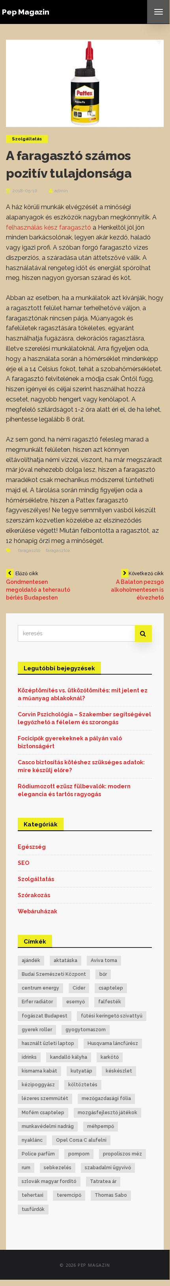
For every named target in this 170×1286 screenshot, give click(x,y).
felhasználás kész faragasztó (48, 227)
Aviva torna (104, 960)
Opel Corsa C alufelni (81, 1140)
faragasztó (29, 550)
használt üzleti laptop (48, 1043)
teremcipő (69, 1195)
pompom (79, 1154)
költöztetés (82, 1084)
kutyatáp (81, 1071)
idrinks (29, 1057)
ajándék (31, 960)
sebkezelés (57, 1167)
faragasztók (58, 550)
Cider (79, 988)
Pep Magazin (25, 11)
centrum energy (40, 988)
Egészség (32, 847)
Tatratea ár (103, 1181)
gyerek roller (37, 1029)
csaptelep (111, 988)
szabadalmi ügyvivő (108, 1167)
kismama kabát (39, 1071)
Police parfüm (38, 1154)
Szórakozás (34, 895)
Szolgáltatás (27, 139)
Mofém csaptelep (43, 1112)
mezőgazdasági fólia (106, 1098)
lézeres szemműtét (45, 1098)
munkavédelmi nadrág (48, 1126)
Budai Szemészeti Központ (54, 974)
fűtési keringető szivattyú (111, 1016)
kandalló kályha (68, 1057)
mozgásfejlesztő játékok (107, 1112)
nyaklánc (32, 1140)
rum (26, 1167)
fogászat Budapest (44, 1016)
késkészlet (119, 1071)
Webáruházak (37, 911)
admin (61, 190)
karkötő (110, 1057)
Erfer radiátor (37, 1002)
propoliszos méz (122, 1154)
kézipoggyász (38, 1084)
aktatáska (65, 960)
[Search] (143, 633)
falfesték (109, 1002)
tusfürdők (33, 1209)
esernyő (75, 1002)
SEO (23, 863)
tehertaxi (32, 1195)
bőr (103, 974)
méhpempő (100, 1126)
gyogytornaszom (85, 1029)
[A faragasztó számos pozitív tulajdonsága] (85, 82)
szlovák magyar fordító (49, 1181)
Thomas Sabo (111, 1195)
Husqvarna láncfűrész (113, 1043)
